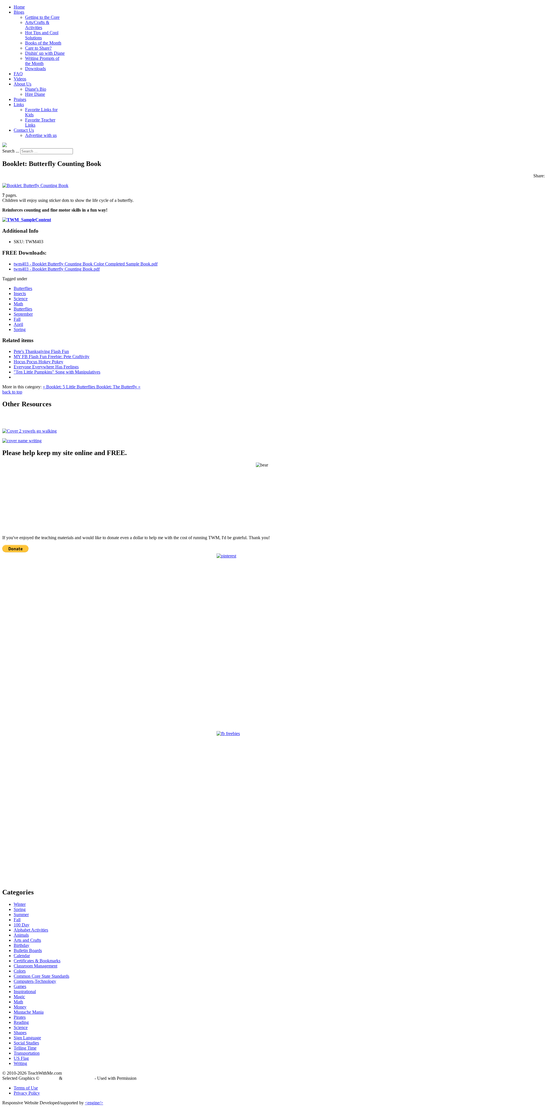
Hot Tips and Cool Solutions (41, 35)
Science (21, 298)
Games (20, 986)
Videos (20, 78)
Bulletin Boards (28, 950)
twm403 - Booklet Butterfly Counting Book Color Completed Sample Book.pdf (86, 263)
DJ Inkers (49, 1078)
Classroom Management (35, 965)
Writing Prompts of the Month (42, 61)
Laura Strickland (78, 1078)
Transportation (27, 1053)
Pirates (20, 1017)
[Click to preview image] (35, 185)
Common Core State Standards (41, 976)
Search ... (10, 151)
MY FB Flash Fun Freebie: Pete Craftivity (51, 356)
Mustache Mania (29, 1012)
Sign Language (27, 1037)
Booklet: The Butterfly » (118, 386)
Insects (20, 293)
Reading (21, 1022)
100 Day (21, 924)
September (23, 314)
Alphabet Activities (31, 930)
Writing (20, 1063)
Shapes (20, 1032)
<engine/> (94, 1102)
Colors (20, 971)
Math (18, 303)
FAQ (18, 73)
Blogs (19, 12)
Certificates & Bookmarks (37, 960)
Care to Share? (38, 48)
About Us (22, 84)
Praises (20, 99)
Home (19, 7)
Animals (21, 935)
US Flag (21, 1058)
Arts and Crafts (27, 940)
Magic (19, 996)
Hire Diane (35, 94)
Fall (17, 319)
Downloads (35, 68)
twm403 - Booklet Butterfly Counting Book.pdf (57, 269)
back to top (12, 391)
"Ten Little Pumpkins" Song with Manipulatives (57, 372)
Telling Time (25, 1048)
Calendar (22, 955)
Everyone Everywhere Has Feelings (46, 366)
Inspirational (25, 991)
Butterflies (23, 288)
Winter (20, 904)
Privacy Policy (27, 1093)
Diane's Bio (35, 89)
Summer (21, 914)
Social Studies (26, 1042)
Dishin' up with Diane (45, 53)
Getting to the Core (42, 17)
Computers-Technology (35, 981)
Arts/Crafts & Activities (37, 25)
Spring (20, 329)
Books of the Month (43, 42)
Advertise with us (41, 135)
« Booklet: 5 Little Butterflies (69, 386)
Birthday (21, 945)
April (18, 324)
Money (20, 1007)
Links (19, 104)
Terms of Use (26, 1087)
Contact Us (24, 130)
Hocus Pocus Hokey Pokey (38, 361)
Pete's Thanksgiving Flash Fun (41, 351)
